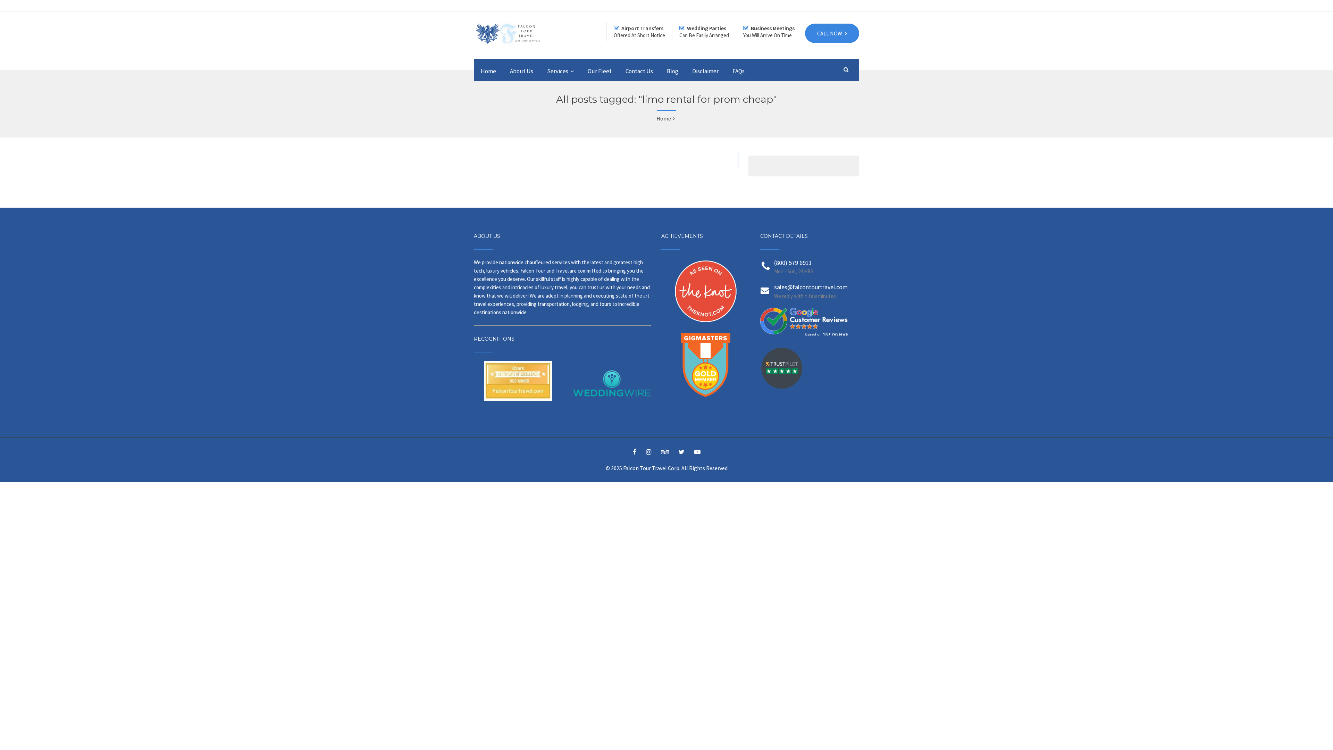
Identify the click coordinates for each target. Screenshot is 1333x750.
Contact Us (639, 71)
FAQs (738, 71)
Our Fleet (600, 71)
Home (488, 71)
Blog (672, 71)
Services (557, 71)
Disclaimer (705, 71)
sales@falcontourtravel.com (811, 287)
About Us (521, 71)
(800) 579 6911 (793, 263)
